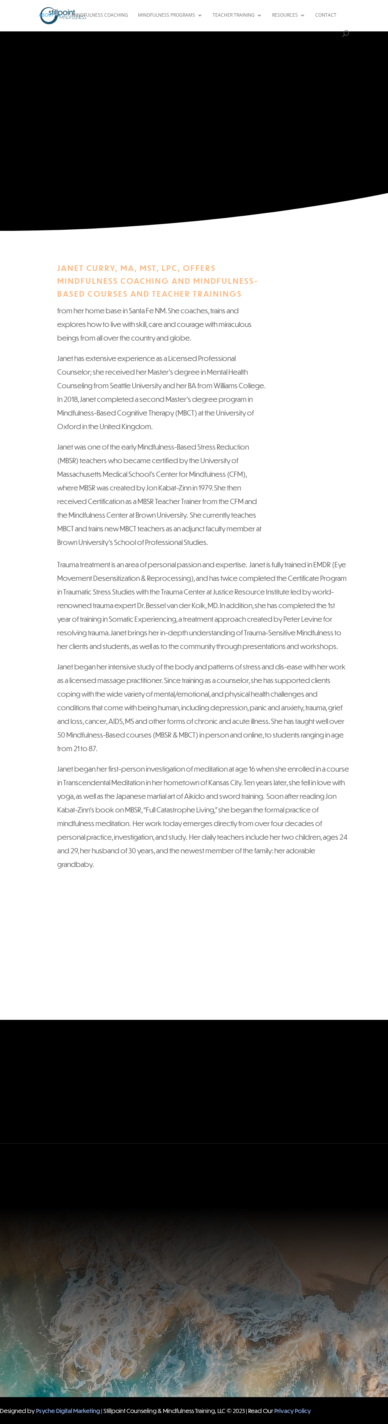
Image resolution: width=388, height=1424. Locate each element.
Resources (285, 15)
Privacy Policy (292, 1410)
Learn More (112, 1070)
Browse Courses (275, 1056)
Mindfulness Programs (166, 15)
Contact (325, 15)
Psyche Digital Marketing (68, 1410)
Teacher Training (234, 15)
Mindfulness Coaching (100, 15)
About (46, 15)
